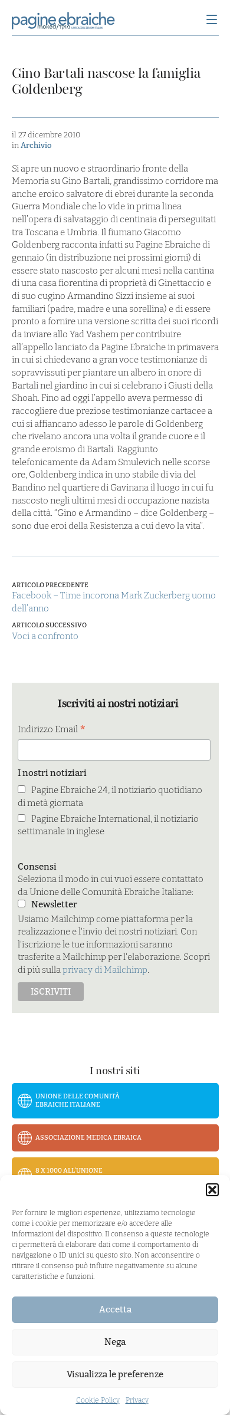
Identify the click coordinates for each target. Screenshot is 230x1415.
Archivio (36, 145)
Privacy (137, 1400)
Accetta (115, 1309)
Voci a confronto (45, 636)
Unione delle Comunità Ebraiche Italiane (77, 1100)
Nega (115, 1342)
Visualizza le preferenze (115, 1374)
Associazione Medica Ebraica (88, 1137)
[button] (212, 1190)
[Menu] (212, 20)
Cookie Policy (98, 1400)
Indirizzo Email (52, 730)
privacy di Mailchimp (105, 970)
